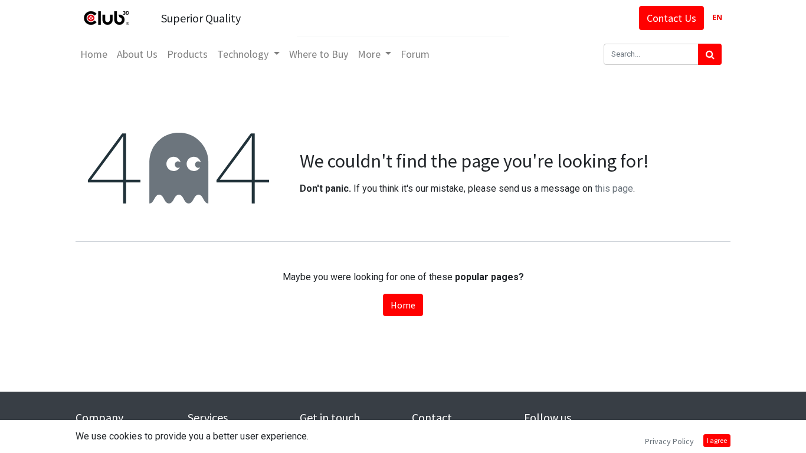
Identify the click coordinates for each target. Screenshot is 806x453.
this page (614, 188)
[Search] (710, 54)
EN (717, 17)
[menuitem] (94, 54)
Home (403, 305)
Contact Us (671, 18)
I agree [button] (717, 440)
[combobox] (717, 18)
